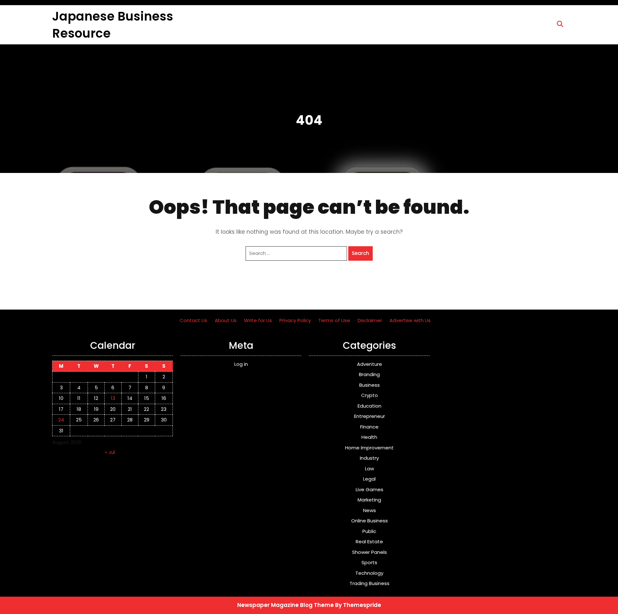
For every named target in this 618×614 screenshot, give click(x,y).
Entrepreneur (369, 416)
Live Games (369, 489)
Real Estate (369, 541)
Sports (369, 562)
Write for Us (258, 320)
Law (369, 468)
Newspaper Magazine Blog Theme (285, 605)
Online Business (369, 520)
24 (61, 419)
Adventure (369, 364)
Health (369, 437)
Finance (369, 426)
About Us (226, 320)
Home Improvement (369, 447)
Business (369, 385)
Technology (369, 573)
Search (360, 253)
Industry (369, 458)
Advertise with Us (410, 320)
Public (369, 531)
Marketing (369, 499)
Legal (369, 478)
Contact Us (193, 320)
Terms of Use (334, 320)
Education (369, 405)
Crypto (369, 395)
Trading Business (369, 583)
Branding (369, 374)
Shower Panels (369, 552)
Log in (241, 364)
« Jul (110, 452)
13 (113, 398)
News (369, 510)
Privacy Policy (295, 320)
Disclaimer (370, 320)
